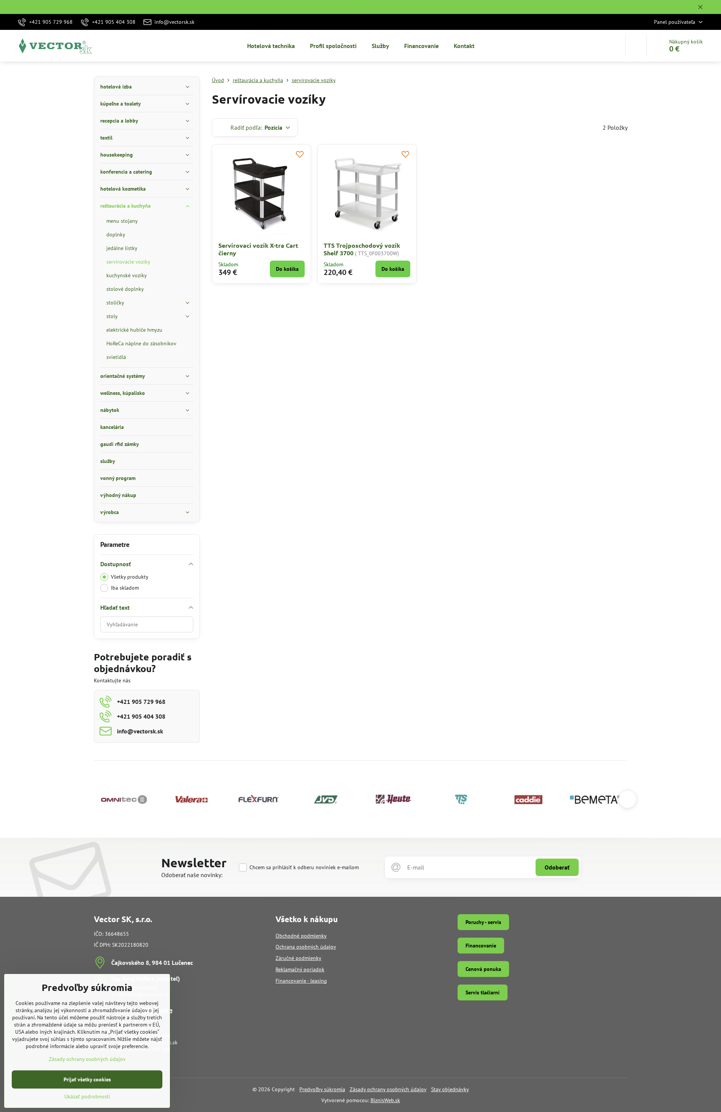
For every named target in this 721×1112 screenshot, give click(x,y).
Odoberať (557, 867)
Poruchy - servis (483, 922)
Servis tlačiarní (483, 992)
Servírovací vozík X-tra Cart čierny (258, 249)
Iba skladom (125, 587)
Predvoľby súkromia (322, 1089)
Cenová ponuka (483, 969)
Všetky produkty (129, 576)
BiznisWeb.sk (385, 1100)
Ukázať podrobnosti (87, 1096)
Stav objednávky (450, 1089)
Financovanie (481, 945)
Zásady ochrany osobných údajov (388, 1089)
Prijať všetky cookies (87, 1079)
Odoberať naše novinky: (192, 875)
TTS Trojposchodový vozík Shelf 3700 (362, 249)
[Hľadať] (636, 45)
